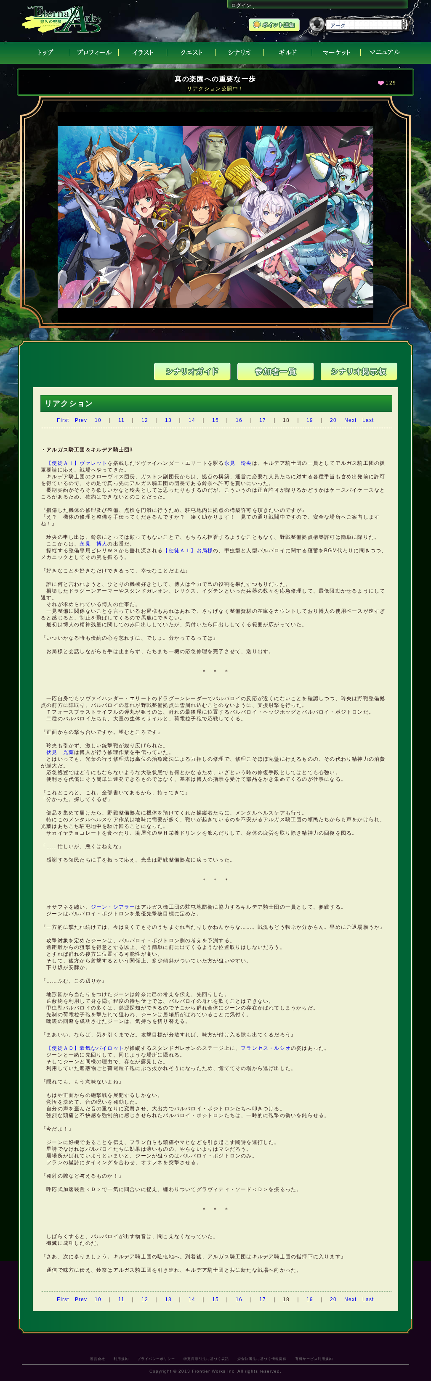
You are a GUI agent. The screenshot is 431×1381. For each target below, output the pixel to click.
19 (309, 420)
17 (262, 420)
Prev (81, 420)
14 (192, 420)
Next (350, 420)
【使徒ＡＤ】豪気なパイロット (85, 1048)
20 (333, 420)
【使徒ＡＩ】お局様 (188, 550)
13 (168, 420)
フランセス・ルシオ (266, 1048)
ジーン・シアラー (113, 907)
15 (215, 420)
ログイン (241, 5)
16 (239, 420)
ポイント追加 (275, 25)
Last (368, 420)
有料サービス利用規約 (314, 1359)
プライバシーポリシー (156, 1359)
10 (98, 420)
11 (121, 420)
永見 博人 (93, 544)
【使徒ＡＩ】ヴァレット (76, 463)
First (63, 420)
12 (144, 420)
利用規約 (121, 1359)
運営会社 (97, 1359)
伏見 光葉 (60, 752)
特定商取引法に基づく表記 (206, 1359)
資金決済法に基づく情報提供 (262, 1359)
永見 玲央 (238, 463)
